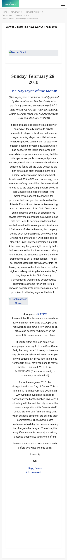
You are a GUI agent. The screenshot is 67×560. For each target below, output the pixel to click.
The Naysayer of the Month (33, 91)
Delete (38, 468)
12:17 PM (41, 314)
